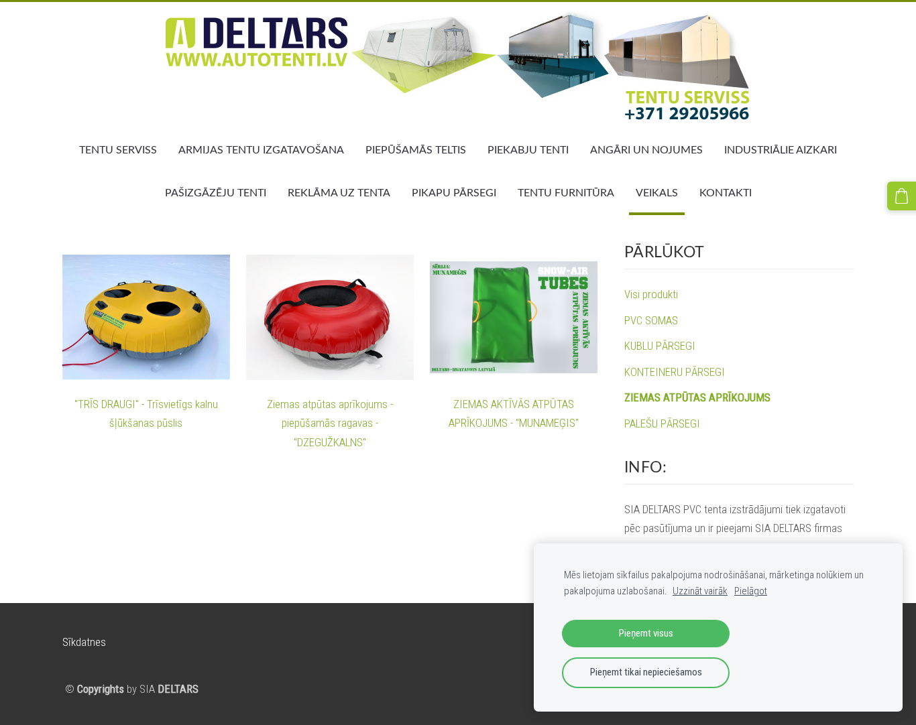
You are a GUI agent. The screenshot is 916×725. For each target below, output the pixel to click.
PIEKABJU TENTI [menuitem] (528, 149)
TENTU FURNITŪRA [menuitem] (566, 192)
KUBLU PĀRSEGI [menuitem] (659, 345)
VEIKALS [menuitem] (657, 192)
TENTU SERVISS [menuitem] (118, 149)
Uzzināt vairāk (700, 591)
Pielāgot (750, 591)
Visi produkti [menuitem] (651, 294)
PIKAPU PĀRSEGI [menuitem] (454, 192)
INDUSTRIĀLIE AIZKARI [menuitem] (780, 149)
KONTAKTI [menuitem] (725, 192)
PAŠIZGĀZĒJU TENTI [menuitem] (215, 192)
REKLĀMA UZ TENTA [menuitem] (339, 192)
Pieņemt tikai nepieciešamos (646, 672)
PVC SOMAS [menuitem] (651, 320)
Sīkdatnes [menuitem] (84, 642)
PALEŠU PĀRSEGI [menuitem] (662, 423)
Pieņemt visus (646, 633)
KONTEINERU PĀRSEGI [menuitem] (674, 372)
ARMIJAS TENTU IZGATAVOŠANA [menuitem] (261, 149)
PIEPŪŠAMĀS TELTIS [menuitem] (415, 149)
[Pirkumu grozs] (901, 196)
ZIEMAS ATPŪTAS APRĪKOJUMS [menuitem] (697, 397)
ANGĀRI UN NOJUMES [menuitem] (646, 149)
